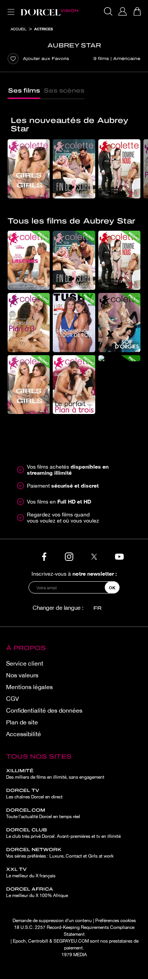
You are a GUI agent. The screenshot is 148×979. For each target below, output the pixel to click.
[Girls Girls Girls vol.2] (29, 168)
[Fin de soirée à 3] (74, 168)
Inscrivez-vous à (74, 573)
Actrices (43, 29)
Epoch (19, 941)
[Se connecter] (122, 11)
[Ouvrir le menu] (9, 7)
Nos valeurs (22, 675)
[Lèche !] (119, 358)
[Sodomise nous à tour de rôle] (74, 322)
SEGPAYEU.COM (71, 941)
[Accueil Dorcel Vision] (49, 11)
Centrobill (38, 941)
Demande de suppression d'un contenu (52, 920)
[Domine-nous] (119, 168)
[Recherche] (108, 11)
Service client (24, 663)
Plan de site (22, 722)
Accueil (19, 29)
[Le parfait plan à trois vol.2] (29, 322)
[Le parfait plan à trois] (74, 384)
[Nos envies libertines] (29, 260)
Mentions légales (29, 686)
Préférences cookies (115, 920)
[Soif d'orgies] (119, 322)
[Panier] (137, 11)
